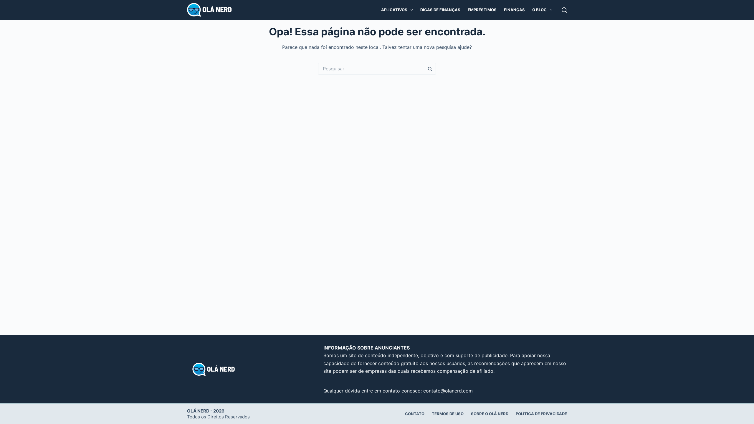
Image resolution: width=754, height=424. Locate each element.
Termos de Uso (448, 413)
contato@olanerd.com (448, 391)
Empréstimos (482, 9)
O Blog (539, 9)
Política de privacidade (541, 413)
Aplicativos (394, 9)
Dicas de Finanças (440, 9)
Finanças (514, 9)
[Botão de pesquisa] (430, 68)
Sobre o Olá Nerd (489, 413)
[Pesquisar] (564, 10)
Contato (414, 413)
